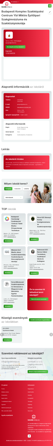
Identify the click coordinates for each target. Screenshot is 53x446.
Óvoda (3, 388)
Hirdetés (30, 395)
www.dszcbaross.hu (38, 269)
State (18, 132)
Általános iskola (5, 392)
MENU (50, 6)
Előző (2, 334)
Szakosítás (17, 188)
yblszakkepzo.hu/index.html (24, 107)
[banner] (6, 4)
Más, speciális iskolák (6, 410)
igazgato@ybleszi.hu (11, 42)
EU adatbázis (14, 1)
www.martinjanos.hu (12, 268)
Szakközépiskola (21, 135)
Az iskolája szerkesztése (51, 12)
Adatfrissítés (31, 392)
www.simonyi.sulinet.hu (39, 233)
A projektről (30, 398)
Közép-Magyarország (22, 127)
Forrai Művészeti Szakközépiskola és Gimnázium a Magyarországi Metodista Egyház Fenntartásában (17, 289)
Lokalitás (26, 188)
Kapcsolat (30, 410)
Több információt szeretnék (38, 299)
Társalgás (30, 401)
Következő (51, 334)
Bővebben (8, 241)
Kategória (8, 188)
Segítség (30, 404)
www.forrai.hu (10, 302)
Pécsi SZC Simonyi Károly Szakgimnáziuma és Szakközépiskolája (44, 222)
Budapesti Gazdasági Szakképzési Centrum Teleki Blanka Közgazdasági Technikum (16, 223)
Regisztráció (31, 388)
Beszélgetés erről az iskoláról (15, 47)
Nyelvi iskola (4, 398)
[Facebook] (29, 436)
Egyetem (3, 404)
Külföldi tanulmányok (6, 407)
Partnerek (30, 407)
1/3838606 (10, 53)
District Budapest (21, 129)
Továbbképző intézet (6, 401)
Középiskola (29, 135)
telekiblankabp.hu (11, 237)
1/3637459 (20, 101)
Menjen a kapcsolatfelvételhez (37, 371)
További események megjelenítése (40, 319)
